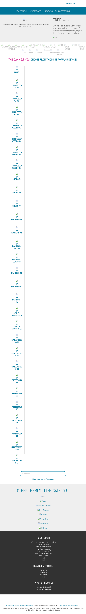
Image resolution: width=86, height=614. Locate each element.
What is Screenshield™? (44, 547)
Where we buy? (44, 555)
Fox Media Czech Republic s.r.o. (70, 605)
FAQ (44, 558)
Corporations (44, 570)
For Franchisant (44, 575)
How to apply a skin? (44, 551)
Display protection (62, 11)
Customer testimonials (44, 587)
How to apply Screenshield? (44, 553)
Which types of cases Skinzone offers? (44, 542)
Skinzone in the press (44, 589)
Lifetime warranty (44, 549)
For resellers (44, 572)
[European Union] (81, 3)
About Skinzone (44, 544)
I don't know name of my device (43, 479)
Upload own (48, 11)
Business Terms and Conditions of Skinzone (19, 605)
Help (43, 560)
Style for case (35, 11)
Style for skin (21, 11)
